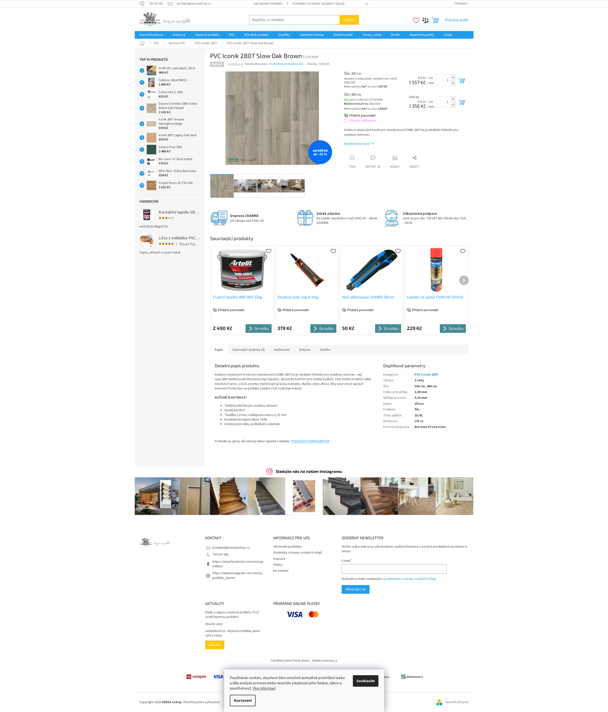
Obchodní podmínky (268, 4)
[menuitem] (151, 35)
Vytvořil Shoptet (457, 702)
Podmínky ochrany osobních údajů (318, 4)
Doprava (279, 558)
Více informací (264, 688)
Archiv (215, 645)
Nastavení (243, 700)
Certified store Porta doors (290, 660)
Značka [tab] (325, 349)
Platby (277, 564)
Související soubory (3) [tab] (248, 349)
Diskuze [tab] (304, 349)
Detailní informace (357, 143)
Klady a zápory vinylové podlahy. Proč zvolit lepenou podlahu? (232, 614)
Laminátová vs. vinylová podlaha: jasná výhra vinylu (232, 633)
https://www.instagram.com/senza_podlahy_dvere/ (238, 575)
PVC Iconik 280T (426, 374)
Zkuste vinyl (213, 624)
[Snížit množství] (453, 83)
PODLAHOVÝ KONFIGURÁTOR (310, 441)
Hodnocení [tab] (282, 349)
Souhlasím (365, 681)
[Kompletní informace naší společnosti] (412, 676)
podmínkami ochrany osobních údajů (410, 579)
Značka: (318, 64)
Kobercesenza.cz (324, 660)
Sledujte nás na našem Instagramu (309, 471)
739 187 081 (220, 554)
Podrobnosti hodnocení (286, 64)
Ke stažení (280, 570)
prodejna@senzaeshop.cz (231, 547)
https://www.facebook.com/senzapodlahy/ (237, 564)
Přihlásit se (355, 589)
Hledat (349, 20)
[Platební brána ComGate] (196, 676)
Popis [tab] (219, 349)
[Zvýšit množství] (453, 77)
